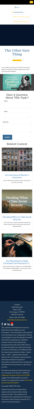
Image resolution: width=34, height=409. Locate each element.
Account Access (18, 12)
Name (6, 101)
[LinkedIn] (8, 323)
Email (5, 111)
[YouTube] (12, 323)
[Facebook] (2, 323)
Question (5, 122)
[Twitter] (5, 323)
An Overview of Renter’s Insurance (17, 176)
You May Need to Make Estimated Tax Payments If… (17, 262)
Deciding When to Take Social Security (17, 218)
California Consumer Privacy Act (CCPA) (15, 375)
